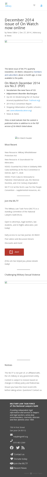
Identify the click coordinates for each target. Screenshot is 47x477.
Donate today (20, 458)
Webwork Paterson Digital (33, 473)
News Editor (12, 32)
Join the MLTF (20, 463)
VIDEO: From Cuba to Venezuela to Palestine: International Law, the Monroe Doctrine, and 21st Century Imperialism (22, 180)
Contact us (18, 454)
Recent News (20, 468)
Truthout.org (34, 100)
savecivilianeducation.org (20, 110)
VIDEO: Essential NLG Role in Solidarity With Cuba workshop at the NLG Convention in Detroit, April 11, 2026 (23, 169)
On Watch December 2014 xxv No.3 (22, 84)
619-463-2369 (19, 442)
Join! (16, 252)
